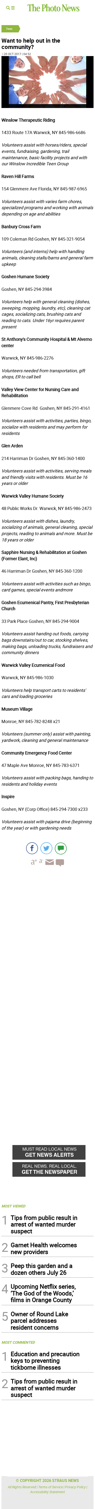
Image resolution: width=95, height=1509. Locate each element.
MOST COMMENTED (18, 1342)
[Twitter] (46, 848)
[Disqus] (47, 937)
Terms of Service (50, 1487)
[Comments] (61, 848)
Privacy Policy (75, 1487)
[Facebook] (32, 848)
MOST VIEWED (13, 1206)
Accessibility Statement (47, 1491)
